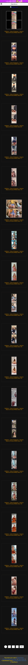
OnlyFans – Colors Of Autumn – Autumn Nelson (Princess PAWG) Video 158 (14, 566)
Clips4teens (14, 4)
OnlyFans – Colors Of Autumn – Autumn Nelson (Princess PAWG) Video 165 (14, 346)
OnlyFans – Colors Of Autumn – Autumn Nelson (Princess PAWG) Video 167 (14, 283)
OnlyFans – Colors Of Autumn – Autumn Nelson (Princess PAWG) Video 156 (14, 629)
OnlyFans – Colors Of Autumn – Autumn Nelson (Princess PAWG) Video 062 (14, 95)
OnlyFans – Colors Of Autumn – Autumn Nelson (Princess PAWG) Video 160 (14, 503)
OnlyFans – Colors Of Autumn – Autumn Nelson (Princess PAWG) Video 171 (14, 157)
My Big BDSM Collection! (20, 660)
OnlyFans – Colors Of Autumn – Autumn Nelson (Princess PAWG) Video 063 (14, 63)
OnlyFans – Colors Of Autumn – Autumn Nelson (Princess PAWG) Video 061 (14, 126)
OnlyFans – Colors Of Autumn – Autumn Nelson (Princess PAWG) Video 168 (14, 252)
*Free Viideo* (21, 659)
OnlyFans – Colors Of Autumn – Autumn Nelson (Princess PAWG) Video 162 (14, 440)
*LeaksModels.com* (7, 660)
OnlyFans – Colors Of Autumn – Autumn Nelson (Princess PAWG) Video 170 (14, 189)
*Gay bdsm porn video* (10, 657)
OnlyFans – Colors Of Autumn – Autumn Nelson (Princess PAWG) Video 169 (14, 220)
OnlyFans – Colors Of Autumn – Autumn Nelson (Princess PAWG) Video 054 (14, 32)
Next (22, 646)
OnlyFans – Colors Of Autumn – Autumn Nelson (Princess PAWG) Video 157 (14, 597)
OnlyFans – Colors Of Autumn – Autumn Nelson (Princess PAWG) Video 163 (14, 409)
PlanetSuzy (14, 662)
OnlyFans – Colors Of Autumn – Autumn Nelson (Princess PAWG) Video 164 (14, 377)
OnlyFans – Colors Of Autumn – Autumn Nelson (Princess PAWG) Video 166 (14, 315)
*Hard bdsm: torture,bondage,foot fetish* (13, 658)
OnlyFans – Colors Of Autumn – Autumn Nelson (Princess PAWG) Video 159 (14, 534)
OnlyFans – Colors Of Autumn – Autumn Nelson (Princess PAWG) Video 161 (14, 472)
